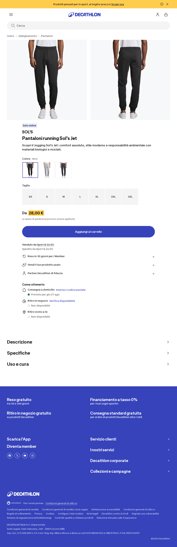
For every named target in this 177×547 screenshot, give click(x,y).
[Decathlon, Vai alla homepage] (84, 14)
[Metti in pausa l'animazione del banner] (162, 4)
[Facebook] (9, 455)
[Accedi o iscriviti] (157, 14)
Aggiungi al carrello (88, 231)
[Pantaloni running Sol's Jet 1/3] (47, 80)
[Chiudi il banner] (167, 4)
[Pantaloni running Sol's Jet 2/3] (130, 80)
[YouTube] (25, 455)
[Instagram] (32, 455)
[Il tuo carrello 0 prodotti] (166, 14)
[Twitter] (17, 455)
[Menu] (11, 14)
